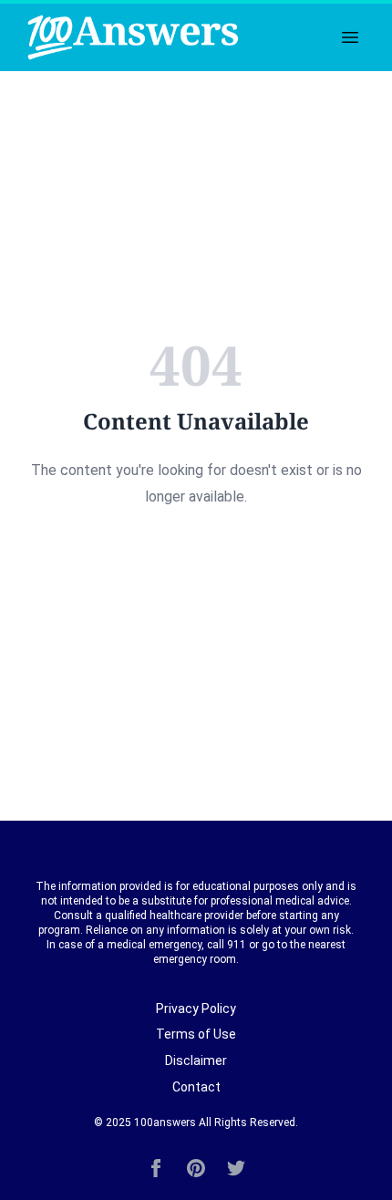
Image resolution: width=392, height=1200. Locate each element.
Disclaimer (196, 1060)
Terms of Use (196, 1034)
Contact (196, 1087)
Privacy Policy (196, 1008)
